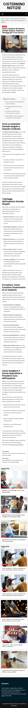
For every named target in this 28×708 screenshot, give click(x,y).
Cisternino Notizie (14, 6)
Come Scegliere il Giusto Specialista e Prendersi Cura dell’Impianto (15, 117)
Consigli (4, 26)
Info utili (4, 615)
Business (5, 564)
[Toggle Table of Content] (22, 99)
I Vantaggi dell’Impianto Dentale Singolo (14, 107)
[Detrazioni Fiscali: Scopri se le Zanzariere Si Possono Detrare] (14, 529)
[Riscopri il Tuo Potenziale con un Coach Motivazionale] (14, 480)
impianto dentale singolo (16, 444)
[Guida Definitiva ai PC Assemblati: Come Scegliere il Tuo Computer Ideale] (14, 504)
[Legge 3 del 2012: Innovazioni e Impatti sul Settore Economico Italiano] (14, 660)
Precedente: (13, 453)
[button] (2, 14)
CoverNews (22, 703)
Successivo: (12, 460)
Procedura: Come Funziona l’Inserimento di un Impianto (13, 112)
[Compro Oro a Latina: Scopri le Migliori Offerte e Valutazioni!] (14, 634)
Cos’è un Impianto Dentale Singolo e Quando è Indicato (15, 102)
